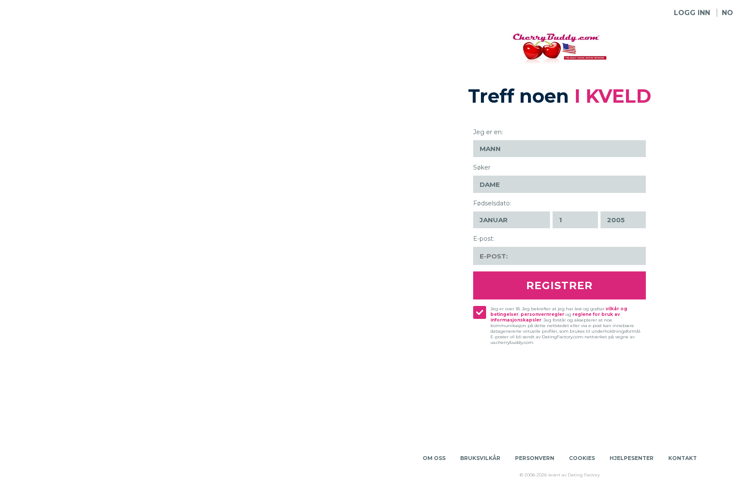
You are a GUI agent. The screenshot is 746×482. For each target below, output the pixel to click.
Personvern (534, 458)
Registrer (559, 285)
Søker (481, 167)
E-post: (483, 239)
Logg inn (692, 13)
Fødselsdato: (492, 203)
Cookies (582, 458)
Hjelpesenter (632, 458)
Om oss (434, 458)
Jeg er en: (488, 132)
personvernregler (542, 314)
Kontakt (682, 458)
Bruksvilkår (480, 458)
